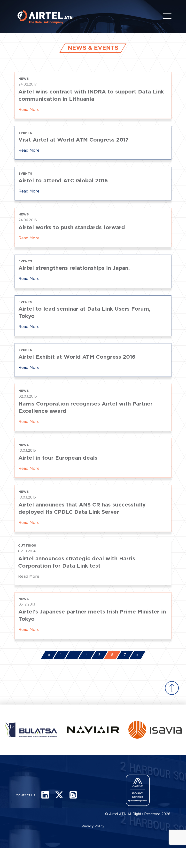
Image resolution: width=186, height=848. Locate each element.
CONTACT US (25, 795)
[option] (79, 730)
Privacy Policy (93, 826)
